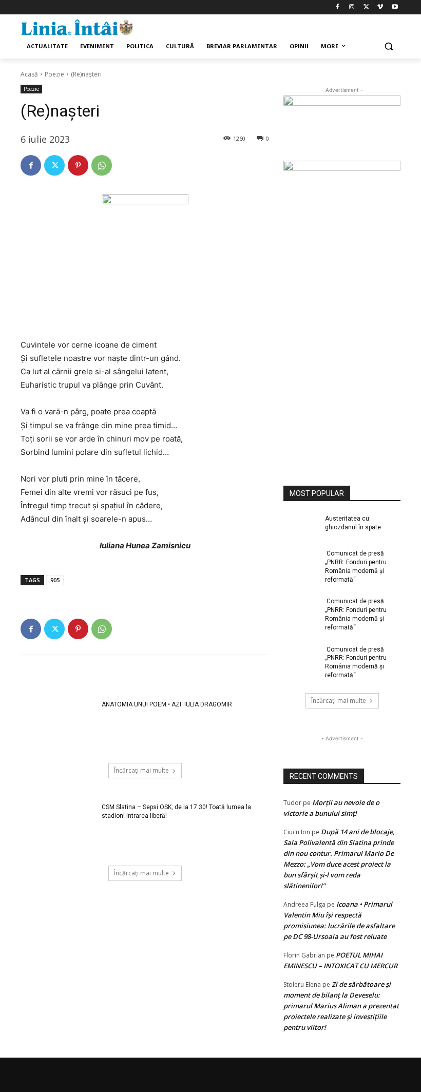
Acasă (29, 74)
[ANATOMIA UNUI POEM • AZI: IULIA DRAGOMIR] (58, 726)
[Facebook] (337, 7)
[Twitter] (366, 7)
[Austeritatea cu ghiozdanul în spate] (300, 526)
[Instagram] (352, 7)
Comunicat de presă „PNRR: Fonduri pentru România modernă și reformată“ (356, 566)
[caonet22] (341, 311)
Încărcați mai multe (141, 770)
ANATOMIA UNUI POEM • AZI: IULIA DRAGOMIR (167, 704)
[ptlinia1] (341, 128)
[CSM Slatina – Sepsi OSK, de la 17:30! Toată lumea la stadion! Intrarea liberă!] (58, 829)
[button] (388, 46)
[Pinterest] (78, 165)
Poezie (54, 74)
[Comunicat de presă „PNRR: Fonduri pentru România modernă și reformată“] (300, 561)
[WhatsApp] (101, 165)
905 (55, 580)
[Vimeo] (380, 7)
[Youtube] (394, 7)
